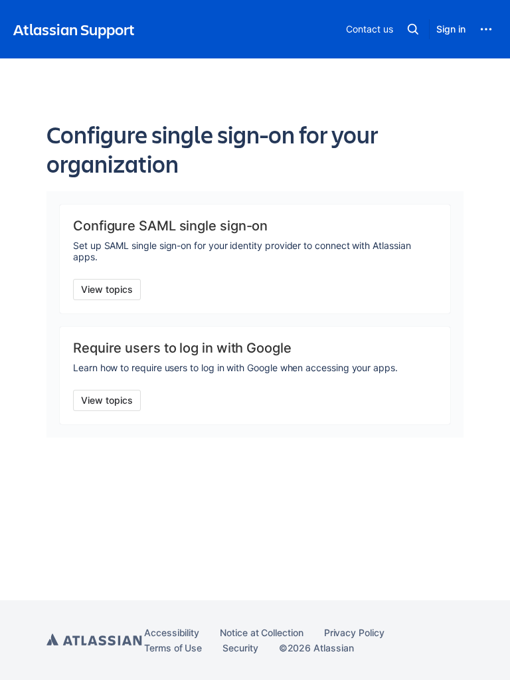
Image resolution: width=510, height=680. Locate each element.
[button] (413, 29)
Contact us (369, 29)
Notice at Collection (261, 632)
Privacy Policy (354, 632)
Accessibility (171, 632)
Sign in (451, 29)
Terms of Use (173, 647)
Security (240, 647)
